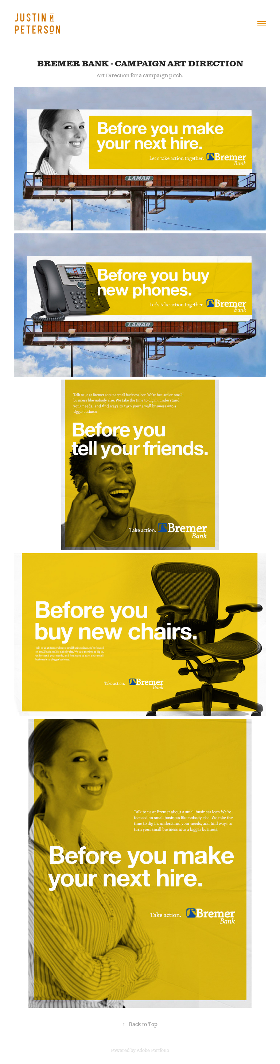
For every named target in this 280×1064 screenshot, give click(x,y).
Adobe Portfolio (153, 1050)
